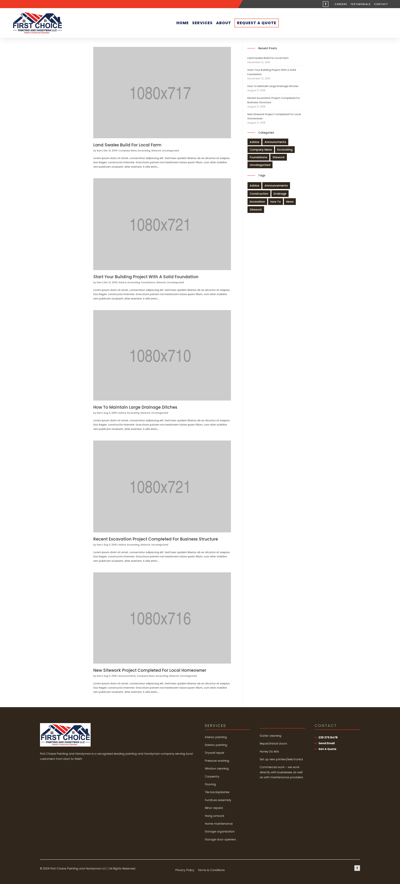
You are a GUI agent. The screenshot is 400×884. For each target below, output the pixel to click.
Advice (122, 282)
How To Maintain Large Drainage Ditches (135, 407)
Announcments (127, 675)
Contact (381, 4)
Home (182, 22)
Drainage (280, 194)
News (290, 202)
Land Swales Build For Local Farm (127, 145)
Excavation (257, 202)
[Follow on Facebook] (325, 4)
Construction (259, 194)
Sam (99, 150)
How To (275, 202)
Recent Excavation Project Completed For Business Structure (155, 539)
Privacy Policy (184, 870)
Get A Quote (327, 749)
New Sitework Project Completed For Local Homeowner (149, 670)
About (223, 22)
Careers (341, 4)
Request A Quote (256, 22)
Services (202, 22)
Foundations (148, 282)
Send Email (326, 743)
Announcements (276, 185)
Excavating (144, 150)
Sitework (156, 150)
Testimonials (360, 4)
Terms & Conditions (211, 870)
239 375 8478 (328, 737)
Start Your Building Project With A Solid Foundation (145, 277)
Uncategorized (170, 150)
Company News (128, 150)
